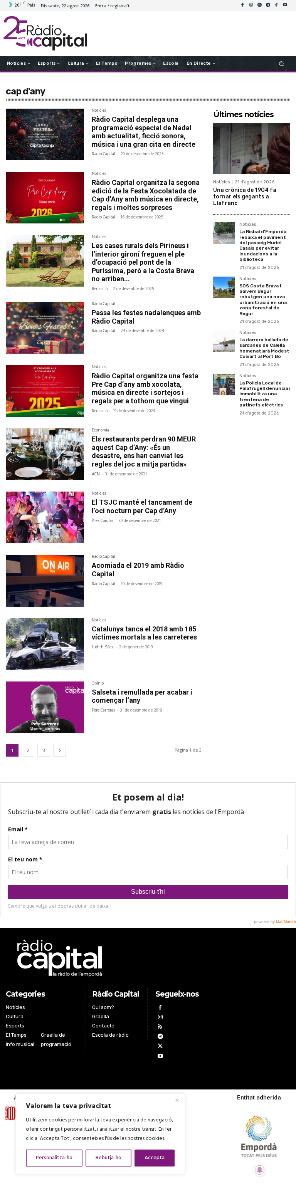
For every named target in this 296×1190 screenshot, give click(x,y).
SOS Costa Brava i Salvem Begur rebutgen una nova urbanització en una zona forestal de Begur (263, 299)
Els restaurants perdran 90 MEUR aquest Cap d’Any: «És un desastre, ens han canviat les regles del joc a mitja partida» (144, 451)
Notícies (99, 111)
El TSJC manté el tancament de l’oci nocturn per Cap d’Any (142, 506)
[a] (105, 958)
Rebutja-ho (108, 1157)
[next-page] (59, 750)
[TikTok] (276, 5)
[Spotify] (259, 5)
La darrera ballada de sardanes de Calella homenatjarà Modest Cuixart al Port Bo (264, 348)
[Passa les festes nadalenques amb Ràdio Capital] (45, 328)
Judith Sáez (103, 647)
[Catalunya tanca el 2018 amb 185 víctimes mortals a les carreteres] (45, 644)
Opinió (98, 684)
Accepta (155, 1157)
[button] (281, 63)
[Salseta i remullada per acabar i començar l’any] (45, 707)
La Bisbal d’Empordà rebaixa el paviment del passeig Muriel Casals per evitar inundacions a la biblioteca (262, 245)
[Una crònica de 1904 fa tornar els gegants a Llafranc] (251, 148)
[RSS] (160, 1027)
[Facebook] (242, 5)
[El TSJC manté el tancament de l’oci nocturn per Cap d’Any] (45, 517)
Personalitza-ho (54, 1157)
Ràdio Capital (103, 154)
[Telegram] (268, 5)
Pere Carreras (103, 710)
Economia (100, 431)
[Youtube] (285, 5)
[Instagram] (251, 5)
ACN (96, 474)
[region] (100, 1134)
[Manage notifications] (260, 1170)
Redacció (100, 288)
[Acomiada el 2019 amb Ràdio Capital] (45, 580)
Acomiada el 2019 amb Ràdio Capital (138, 569)
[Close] (177, 1100)
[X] (160, 1047)
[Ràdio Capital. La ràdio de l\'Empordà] (45, 33)
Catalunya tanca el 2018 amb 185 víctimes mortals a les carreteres (144, 633)
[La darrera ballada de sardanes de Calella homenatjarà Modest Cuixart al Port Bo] (224, 341)
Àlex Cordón (102, 520)
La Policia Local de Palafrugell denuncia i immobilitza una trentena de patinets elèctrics (264, 394)
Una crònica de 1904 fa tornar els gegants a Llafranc (244, 196)
